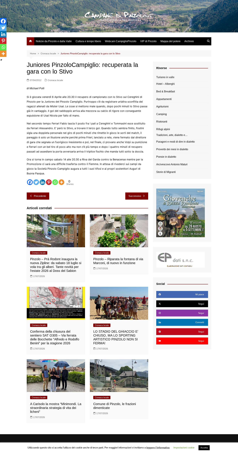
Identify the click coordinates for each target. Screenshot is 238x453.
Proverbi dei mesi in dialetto (172, 149)
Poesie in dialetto (166, 156)
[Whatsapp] (55, 182)
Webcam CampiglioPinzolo (120, 41)
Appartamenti (164, 99)
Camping (161, 114)
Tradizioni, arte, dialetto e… (172, 135)
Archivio (189, 41)
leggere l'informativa (158, 447)
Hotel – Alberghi (165, 83)
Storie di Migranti (166, 172)
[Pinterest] (49, 182)
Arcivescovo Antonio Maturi (171, 164)
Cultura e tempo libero (88, 41)
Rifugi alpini (163, 129)
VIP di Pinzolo (148, 41)
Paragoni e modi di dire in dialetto (175, 141)
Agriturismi (162, 106)
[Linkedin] (42, 182)
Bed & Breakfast (165, 91)
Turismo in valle (165, 77)
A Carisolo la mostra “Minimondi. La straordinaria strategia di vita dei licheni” (55, 407)
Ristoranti (161, 121)
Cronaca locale (55, 80)
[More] (61, 182)
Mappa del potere (170, 41)
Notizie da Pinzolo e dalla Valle (54, 41)
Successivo (135, 196)
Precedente (40, 196)
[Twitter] (36, 182)
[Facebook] (30, 182)
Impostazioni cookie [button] (183, 447)
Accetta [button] (204, 448)
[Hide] (1, 60)
